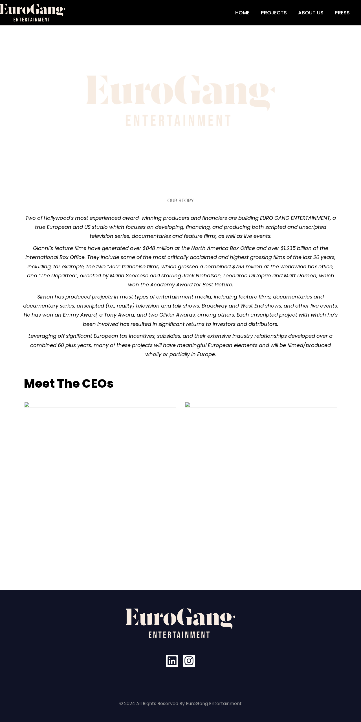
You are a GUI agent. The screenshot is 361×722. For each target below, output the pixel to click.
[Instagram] (189, 661)
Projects (274, 12)
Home (242, 12)
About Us (310, 12)
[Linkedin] (172, 661)
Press (342, 12)
